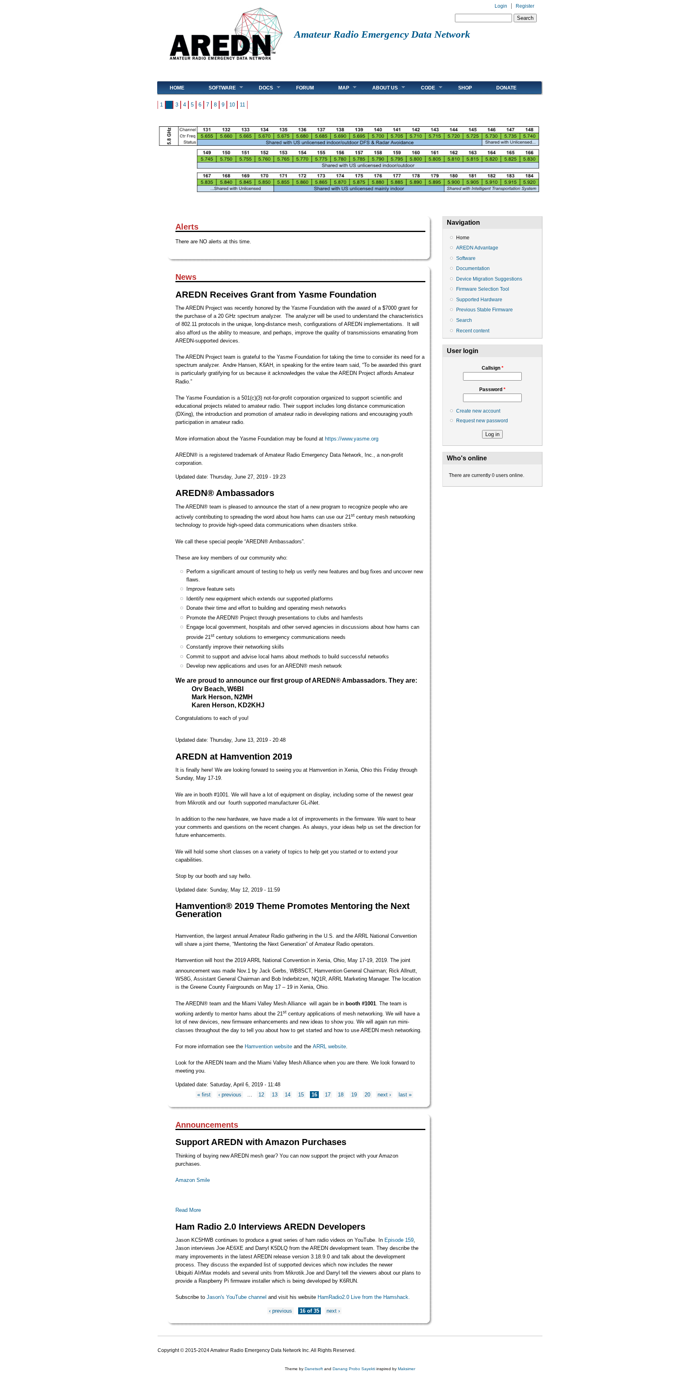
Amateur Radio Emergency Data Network (382, 34)
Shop (465, 88)
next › (384, 1095)
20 (367, 1095)
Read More (188, 1210)
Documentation (473, 268)
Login (501, 6)
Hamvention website (268, 1046)
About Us (379, 88)
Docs (260, 88)
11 (242, 105)
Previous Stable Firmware (484, 310)
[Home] (226, 63)
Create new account (478, 411)
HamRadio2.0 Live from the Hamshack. (364, 1297)
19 (354, 1095)
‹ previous (229, 1095)
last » (405, 1095)
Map (337, 88)
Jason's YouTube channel (236, 1297)
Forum (305, 88)
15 (301, 1095)
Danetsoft (314, 1369)
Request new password (482, 421)
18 (341, 1095)
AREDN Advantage (477, 248)
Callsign (493, 368)
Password (492, 389)
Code (422, 88)
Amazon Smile (192, 1180)
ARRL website (329, 1046)
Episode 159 (399, 1240)
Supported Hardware (479, 299)
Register (525, 6)
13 (274, 1095)
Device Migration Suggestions (489, 279)
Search (464, 320)
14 (287, 1095)
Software (216, 88)
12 (261, 1095)
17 (328, 1095)
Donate (506, 88)
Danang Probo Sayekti (354, 1369)
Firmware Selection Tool (482, 289)
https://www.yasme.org (351, 439)
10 (232, 105)
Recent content (472, 331)
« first (204, 1095)
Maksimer (406, 1369)
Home (177, 88)
